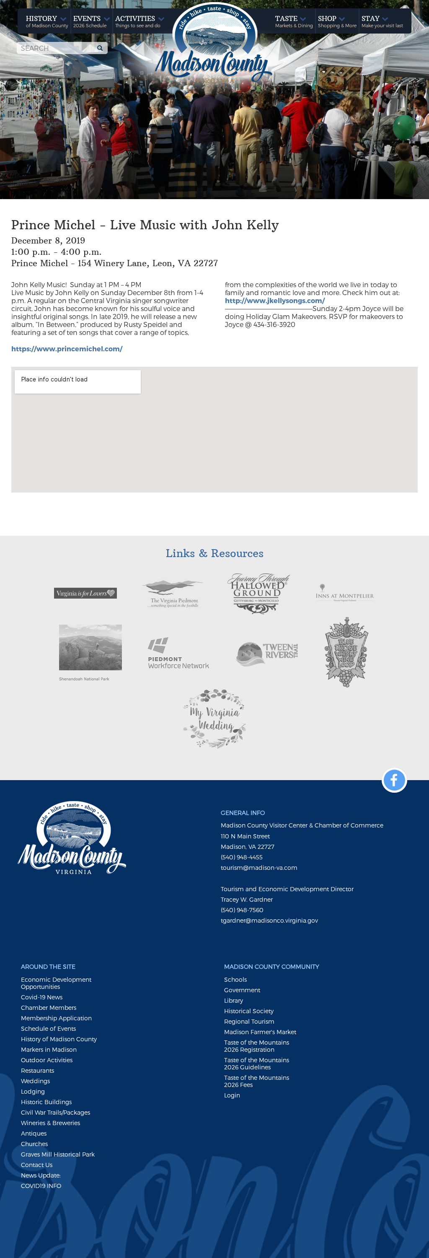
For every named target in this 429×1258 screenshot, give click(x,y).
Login (232, 1095)
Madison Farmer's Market (260, 1031)
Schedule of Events (48, 1028)
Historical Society (249, 1010)
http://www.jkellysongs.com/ (275, 300)
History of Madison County (59, 1039)
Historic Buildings (46, 1101)
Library (233, 1000)
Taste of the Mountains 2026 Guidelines (256, 1063)
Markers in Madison (49, 1049)
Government (242, 989)
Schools (235, 979)
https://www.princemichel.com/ (66, 349)
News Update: (41, 1175)
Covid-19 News (41, 997)
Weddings (35, 1080)
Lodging (33, 1091)
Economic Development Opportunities (56, 983)
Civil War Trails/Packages (55, 1112)
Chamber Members (48, 1007)
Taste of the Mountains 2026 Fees (256, 1081)
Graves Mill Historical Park (58, 1154)
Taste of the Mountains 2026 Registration (256, 1046)
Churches (34, 1143)
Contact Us (36, 1164)
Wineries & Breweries (50, 1122)
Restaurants (37, 1070)
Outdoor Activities (46, 1059)
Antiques (34, 1133)
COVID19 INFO (41, 1185)
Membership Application (56, 1018)
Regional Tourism (249, 1021)
